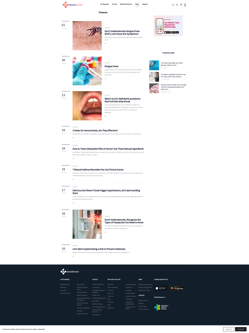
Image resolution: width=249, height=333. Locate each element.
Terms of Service (144, 309)
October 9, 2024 (165, 79)
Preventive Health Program (82, 304)
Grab (109, 299)
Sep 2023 (64, 63)
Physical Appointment (98, 307)
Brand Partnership (82, 314)
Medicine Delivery (82, 295)
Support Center (143, 300)
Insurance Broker (131, 296)
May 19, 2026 (164, 68)
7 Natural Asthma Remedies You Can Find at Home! (98, 169)
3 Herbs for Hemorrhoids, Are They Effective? (95, 130)
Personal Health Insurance (97, 311)
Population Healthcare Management (83, 299)
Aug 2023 (64, 98)
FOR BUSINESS (65, 279)
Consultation (96, 287)
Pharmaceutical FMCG (130, 308)
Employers (63, 287)
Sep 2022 (64, 151)
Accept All (241, 329)
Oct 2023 (64, 28)
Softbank (110, 302)
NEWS (140, 279)
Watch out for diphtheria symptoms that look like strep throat (123, 100)
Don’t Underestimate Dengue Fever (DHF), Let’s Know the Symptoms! (122, 32)
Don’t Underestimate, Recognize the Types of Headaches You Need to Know (124, 221)
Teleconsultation (82, 292)
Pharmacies (129, 299)
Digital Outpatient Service (82, 288)
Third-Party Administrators (130, 303)
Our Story (110, 290)
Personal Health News (145, 287)
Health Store (96, 295)
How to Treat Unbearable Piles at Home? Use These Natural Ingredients (108, 148)
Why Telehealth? (113, 287)
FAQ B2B (79, 311)
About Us (110, 293)
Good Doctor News (144, 290)
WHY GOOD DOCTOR (114, 279)
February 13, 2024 (165, 92)
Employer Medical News (146, 284)
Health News (96, 315)
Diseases (107, 27)
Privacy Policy (143, 306)
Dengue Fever (111, 66)
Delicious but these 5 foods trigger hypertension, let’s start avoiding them (106, 192)
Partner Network (65, 293)
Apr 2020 (64, 193)
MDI (109, 305)
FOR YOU (95, 279)
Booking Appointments (99, 298)
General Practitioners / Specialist (99, 291)
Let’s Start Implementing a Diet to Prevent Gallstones (99, 249)
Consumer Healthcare (83, 308)
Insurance (63, 290)
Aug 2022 (64, 172)
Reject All (228, 329)
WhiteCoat (111, 308)
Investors (110, 296)
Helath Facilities (130, 293)
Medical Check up (97, 304)
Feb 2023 (64, 133)
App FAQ (141, 303)
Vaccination (95, 301)
